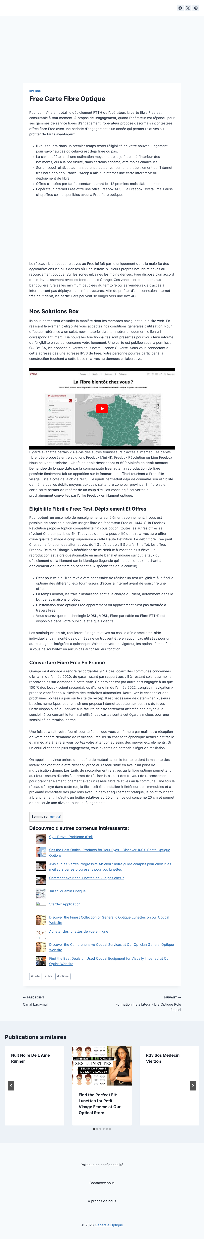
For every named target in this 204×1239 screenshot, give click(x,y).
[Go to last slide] (11, 1085)
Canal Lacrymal (35, 1001)
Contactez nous (102, 1183)
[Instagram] (195, 8)
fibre (48, 976)
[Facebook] (180, 8)
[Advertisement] (102, 53)
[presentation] (102, 1066)
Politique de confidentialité (102, 1165)
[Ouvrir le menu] (171, 8)
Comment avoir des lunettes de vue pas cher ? (86, 878)
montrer (54, 817)
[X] (188, 8)
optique (63, 976)
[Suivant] (193, 1085)
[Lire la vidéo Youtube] (102, 409)
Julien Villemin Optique (67, 891)
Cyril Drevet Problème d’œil (71, 837)
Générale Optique (109, 1225)
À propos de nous (102, 1201)
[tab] (94, 1129)
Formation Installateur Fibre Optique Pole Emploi (148, 1004)
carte (35, 976)
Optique (35, 90)
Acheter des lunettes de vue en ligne (78, 931)
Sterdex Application (64, 904)
